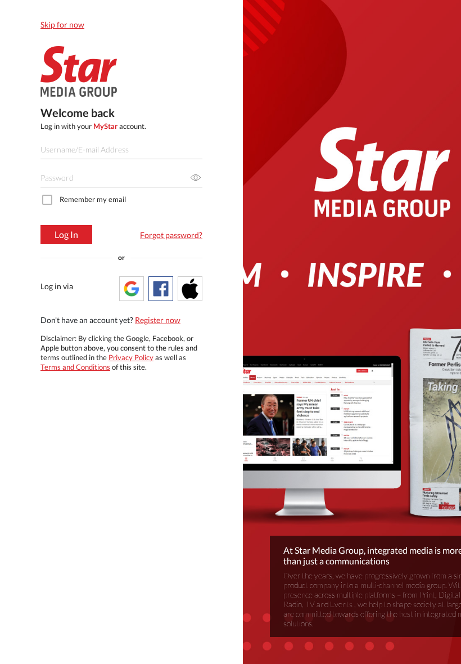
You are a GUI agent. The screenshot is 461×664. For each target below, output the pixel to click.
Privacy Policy (131, 357)
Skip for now (62, 24)
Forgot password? (171, 235)
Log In (66, 234)
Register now (157, 320)
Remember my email (93, 199)
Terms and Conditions (75, 366)
